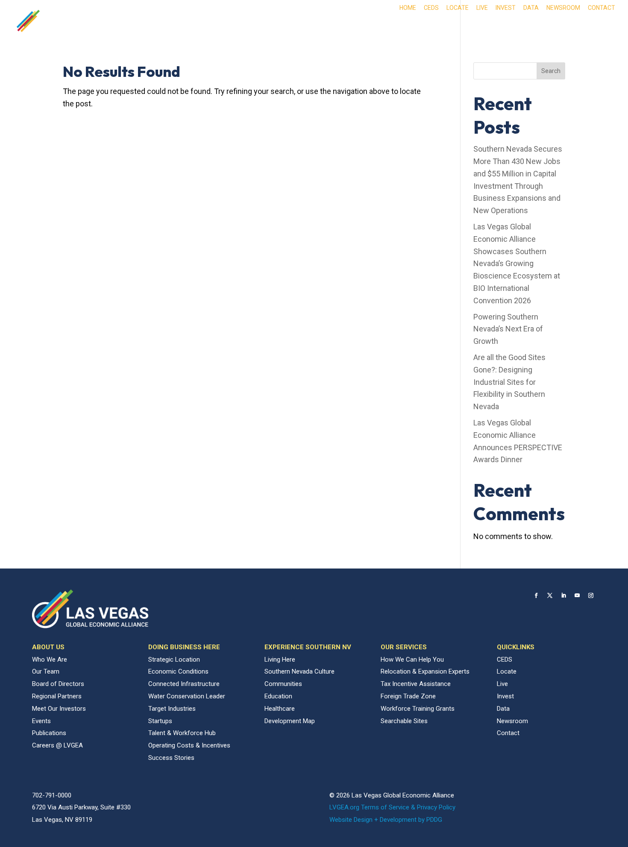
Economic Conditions (178, 671)
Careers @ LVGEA (57, 745)
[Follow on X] (550, 595)
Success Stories (171, 758)
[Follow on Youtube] (577, 595)
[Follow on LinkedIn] (563, 595)
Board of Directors (58, 684)
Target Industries (172, 708)
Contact (601, 8)
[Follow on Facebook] (536, 595)
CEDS (431, 8)
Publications (49, 733)
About (297, 26)
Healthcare (279, 708)
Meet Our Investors (59, 708)
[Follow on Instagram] (591, 595)
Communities (283, 684)
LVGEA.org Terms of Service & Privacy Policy (392, 807)
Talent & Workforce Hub (182, 733)
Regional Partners (57, 696)
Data (531, 8)
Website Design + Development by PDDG (385, 820)
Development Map (289, 721)
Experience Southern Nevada (471, 26)
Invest (506, 8)
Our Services (566, 26)
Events (41, 721)
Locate (457, 8)
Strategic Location (174, 659)
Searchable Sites (404, 721)
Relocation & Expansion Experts (425, 671)
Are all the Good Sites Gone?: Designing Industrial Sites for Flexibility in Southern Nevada (509, 382)
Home (407, 8)
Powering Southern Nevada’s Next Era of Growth (508, 329)
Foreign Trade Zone (408, 696)
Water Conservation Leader (186, 696)
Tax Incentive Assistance (416, 684)
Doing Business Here (363, 26)
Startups (160, 721)
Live (482, 8)
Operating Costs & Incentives (189, 745)
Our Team (45, 671)
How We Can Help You (412, 659)
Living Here (279, 659)
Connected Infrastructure (184, 684)
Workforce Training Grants (418, 708)
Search (551, 70)
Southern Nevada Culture (299, 671)
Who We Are (49, 659)
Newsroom (563, 8)
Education (278, 696)
